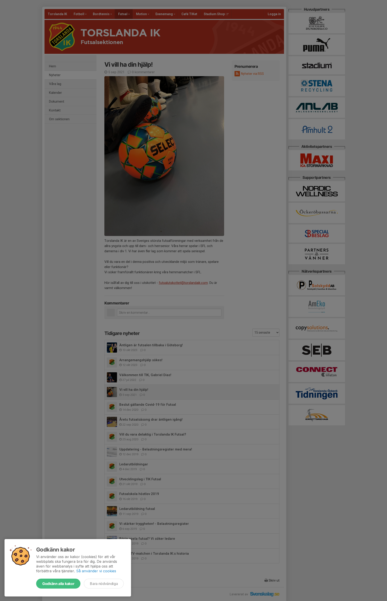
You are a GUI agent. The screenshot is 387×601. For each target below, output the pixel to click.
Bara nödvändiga (104, 583)
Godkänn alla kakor (58, 583)
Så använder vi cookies (96, 571)
